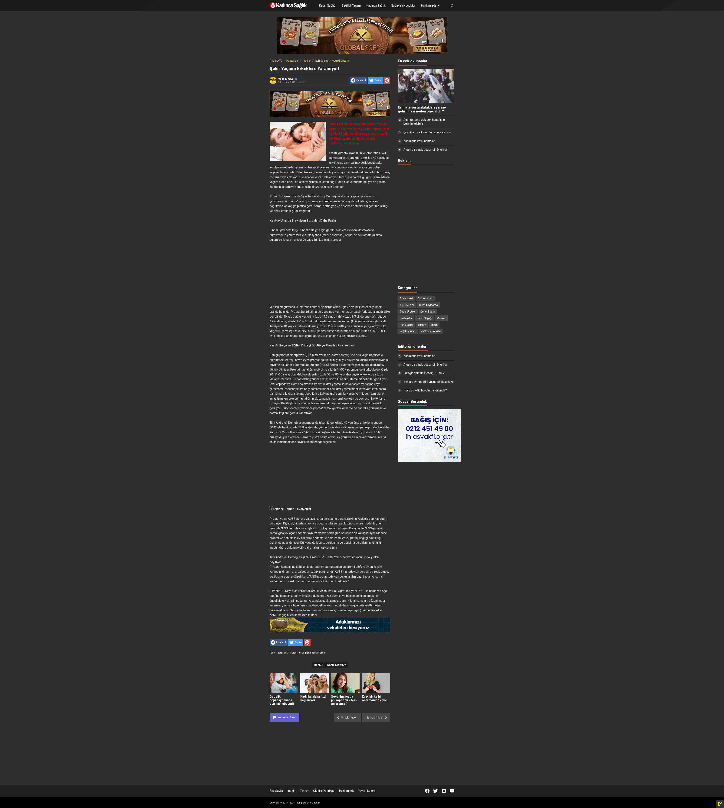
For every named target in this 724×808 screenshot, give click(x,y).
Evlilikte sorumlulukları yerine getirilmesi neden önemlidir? (422, 109)
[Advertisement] (330, 268)
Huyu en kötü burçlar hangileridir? (425, 390)
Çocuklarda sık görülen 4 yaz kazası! (427, 132)
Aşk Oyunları (407, 305)
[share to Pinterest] (386, 80)
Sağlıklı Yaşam (351, 5)
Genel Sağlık (427, 311)
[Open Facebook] (427, 791)
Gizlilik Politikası (324, 791)
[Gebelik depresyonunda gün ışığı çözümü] (284, 683)
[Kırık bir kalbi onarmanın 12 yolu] (376, 683)
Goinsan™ (315, 802)
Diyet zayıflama (428, 305)
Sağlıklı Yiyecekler (403, 5)
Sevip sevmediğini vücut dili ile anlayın (428, 382)
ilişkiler (292, 652)
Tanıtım (304, 791)
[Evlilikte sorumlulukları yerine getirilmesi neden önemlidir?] (426, 86)
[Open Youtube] (452, 791)
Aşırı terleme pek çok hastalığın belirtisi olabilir (424, 121)
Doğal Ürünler (408, 311)
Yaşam (422, 324)
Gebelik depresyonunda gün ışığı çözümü (282, 700)
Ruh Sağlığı (303, 652)
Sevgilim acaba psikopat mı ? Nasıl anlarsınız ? (344, 700)
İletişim (291, 791)
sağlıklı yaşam (318, 652)
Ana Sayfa (276, 791)
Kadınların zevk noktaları (419, 141)
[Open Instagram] (444, 791)
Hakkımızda (346, 791)
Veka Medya (286, 78)
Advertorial (406, 298)
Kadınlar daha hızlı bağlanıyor (313, 698)
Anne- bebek (425, 298)
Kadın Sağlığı (327, 5)
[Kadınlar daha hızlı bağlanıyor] (314, 683)
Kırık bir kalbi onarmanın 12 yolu (375, 698)
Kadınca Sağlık (376, 5)
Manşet (441, 318)
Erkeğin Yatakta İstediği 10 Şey (423, 373)
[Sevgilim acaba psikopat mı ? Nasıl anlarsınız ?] (345, 683)
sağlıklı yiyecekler (431, 331)
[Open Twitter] (435, 791)
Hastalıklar (281, 652)
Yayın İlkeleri (366, 791)
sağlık (434, 324)
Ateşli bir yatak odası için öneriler (425, 149)
